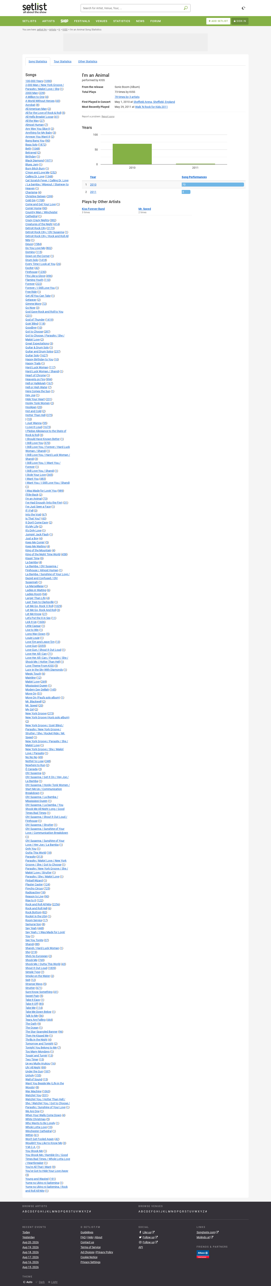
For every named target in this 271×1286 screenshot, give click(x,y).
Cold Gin (30, 200)
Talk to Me (31, 1015)
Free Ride (31, 291)
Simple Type (32, 972)
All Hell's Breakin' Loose (39, 116)
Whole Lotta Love (36, 1127)
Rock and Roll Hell (36, 908)
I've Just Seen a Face (38, 506)
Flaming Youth (34, 279)
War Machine (33, 1091)
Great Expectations (37, 343)
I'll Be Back (31, 494)
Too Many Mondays (37, 1051)
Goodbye (31, 327)
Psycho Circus (34, 888)
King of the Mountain (38, 550)
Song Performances (194, 177)
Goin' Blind (31, 323)
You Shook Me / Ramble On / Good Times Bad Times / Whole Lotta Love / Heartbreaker (47, 1158)
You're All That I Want (38, 1166)
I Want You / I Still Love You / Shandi (47, 482)
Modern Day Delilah (37, 689)
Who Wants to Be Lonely (40, 1123)
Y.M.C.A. (30, 1147)
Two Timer (31, 1059)
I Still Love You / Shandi (39, 470)
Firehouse (31, 271)
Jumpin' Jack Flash (37, 534)
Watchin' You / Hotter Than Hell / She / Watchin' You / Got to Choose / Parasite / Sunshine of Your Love (47, 1103)
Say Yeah (31, 928)
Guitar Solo (32, 355)
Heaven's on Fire (35, 379)
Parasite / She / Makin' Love (42, 876)
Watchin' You (33, 1095)
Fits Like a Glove (35, 275)
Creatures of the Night (39, 224)
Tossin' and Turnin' (36, 1055)
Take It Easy (32, 999)
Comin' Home (33, 208)
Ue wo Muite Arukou (37, 1063)
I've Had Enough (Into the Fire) (43, 502)
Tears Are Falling (35, 1019)
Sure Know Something (39, 991)
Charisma (31, 192)
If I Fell (29, 510)
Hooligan (31, 407)
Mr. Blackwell (33, 701)
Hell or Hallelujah (35, 383)
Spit (27, 980)
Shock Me (31, 960)
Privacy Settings (90, 1262)
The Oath (31, 1023)
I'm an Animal (33, 498)
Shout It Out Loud (36, 968)
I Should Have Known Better (42, 439)
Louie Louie (32, 637)
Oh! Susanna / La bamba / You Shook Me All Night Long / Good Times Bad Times (44, 808)
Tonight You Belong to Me (41, 1047)
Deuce (29, 244)
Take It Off (31, 1003)
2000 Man (31, 92)
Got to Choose (34, 331)
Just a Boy (31, 538)
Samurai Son (33, 924)
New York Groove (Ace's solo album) (47, 717)
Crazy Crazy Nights (37, 220)
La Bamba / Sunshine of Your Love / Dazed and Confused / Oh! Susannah (47, 578)
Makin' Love (32, 681)
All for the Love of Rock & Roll (43, 112)
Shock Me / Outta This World (42, 964)
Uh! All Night (32, 1067)
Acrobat (30, 104)
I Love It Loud (33, 427)
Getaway (31, 299)
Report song (108, 116)
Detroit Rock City (35, 228)
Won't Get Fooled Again (39, 1139)
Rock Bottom (33, 912)
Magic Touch (33, 673)
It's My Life (31, 526)
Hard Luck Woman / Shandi (42, 371)
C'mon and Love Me (37, 172)
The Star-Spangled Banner (41, 1031)
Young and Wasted (37, 1178)
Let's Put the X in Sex (38, 618)
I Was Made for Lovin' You (41, 490)
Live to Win (32, 629)
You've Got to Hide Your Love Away (46, 1170)
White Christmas (35, 1119)
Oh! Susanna (33, 773)
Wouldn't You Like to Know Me (43, 1143)
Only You (30, 848)
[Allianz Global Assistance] (203, 1253)
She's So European (36, 956)
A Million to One (34, 96)
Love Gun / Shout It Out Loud (43, 649)
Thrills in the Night (36, 1039)
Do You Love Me (35, 248)
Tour (62, 61)
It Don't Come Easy (36, 522)
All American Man (36, 108)
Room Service (33, 920)
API (140, 1247)
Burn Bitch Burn (35, 168)
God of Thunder (35, 319)
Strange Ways (33, 983)
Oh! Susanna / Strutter (39, 824)
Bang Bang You (34, 140)
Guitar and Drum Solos (39, 351)
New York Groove (36, 713)
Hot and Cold (33, 411)
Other (87, 61)
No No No (31, 757)
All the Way (32, 120)
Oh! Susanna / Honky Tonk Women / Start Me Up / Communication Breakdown (47, 789)
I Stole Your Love (35, 474)
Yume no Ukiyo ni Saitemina (42, 1182)
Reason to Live (34, 896)
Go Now (30, 307)
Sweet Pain (32, 995)
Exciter (29, 267)
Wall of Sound (33, 1079)
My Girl (29, 709)
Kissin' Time (32, 558)
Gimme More (33, 303)
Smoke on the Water (37, 976)
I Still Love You (34, 443)
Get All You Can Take (38, 295)
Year (93, 177)
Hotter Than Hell (35, 415)
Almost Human (34, 124)
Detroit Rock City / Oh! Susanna (44, 232)
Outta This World (35, 852)
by (127, 96)
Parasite (30, 856)
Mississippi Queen (36, 685)
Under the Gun (34, 1071)
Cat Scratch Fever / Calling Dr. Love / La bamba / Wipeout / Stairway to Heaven (47, 184)
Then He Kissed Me (37, 1035)
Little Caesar (33, 625)
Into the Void (33, 514)
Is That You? (33, 518)
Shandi (29, 944)
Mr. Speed (31, 705)
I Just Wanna (33, 423)
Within (29, 1135)
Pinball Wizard (34, 880)
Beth (28, 148)
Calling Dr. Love (34, 176)
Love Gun (31, 645)
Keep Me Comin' (35, 542)
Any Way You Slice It (37, 128)
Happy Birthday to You (39, 359)
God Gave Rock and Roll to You (44, 311)
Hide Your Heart (35, 399)
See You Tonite (34, 940)
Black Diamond (34, 160)
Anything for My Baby (38, 132)
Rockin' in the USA (36, 916)
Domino (30, 252)
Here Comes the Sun (37, 391)
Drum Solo (31, 260)
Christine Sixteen (35, 196)
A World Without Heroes (40, 100)
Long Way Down (35, 633)
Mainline (30, 677)
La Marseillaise (34, 586)
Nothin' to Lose (34, 761)
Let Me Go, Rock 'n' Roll (39, 606)
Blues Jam (31, 164)
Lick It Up (31, 622)
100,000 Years (34, 81)
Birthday (30, 156)
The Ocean (31, 1027)
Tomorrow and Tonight (39, 1043)
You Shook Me (34, 1151)
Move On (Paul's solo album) (42, 697)
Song (38, 61)
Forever (30, 283)
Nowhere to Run (35, 765)
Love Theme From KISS (39, 665)
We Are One (32, 1111)
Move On (30, 693)
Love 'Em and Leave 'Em (40, 641)
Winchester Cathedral (38, 1131)
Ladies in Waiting (35, 590)
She (27, 952)
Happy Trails (33, 363)
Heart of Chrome (35, 375)
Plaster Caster (34, 884)
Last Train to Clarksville (39, 602)
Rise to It (30, 900)
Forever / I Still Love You (40, 287)
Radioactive (32, 892)
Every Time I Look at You (40, 264)
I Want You (32, 478)
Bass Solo (31, 144)
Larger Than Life (35, 598)
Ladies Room (33, 594)
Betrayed (31, 152)
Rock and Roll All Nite (38, 904)
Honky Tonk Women (37, 403)
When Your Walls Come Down (43, 1115)
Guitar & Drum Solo (37, 347)
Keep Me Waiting (35, 546)
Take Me (30, 1007)
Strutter (30, 987)
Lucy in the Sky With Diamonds (44, 669)
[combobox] (136, 8)
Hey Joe (30, 395)
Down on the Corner (37, 256)
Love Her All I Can (36, 653)
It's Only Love (33, 530)
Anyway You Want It (37, 136)
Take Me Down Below (38, 1011)
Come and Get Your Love (40, 204)
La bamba (31, 562)
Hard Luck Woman (36, 367)
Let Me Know (33, 614)
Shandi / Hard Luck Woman (42, 948)
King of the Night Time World (42, 554)
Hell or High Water (36, 387)
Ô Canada (31, 769)
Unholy (29, 1075)
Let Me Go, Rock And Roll (40, 610)
